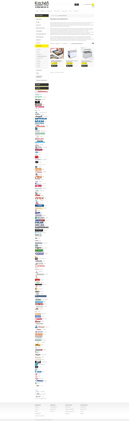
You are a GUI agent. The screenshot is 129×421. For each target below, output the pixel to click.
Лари (38, 52)
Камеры (38, 66)
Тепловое (38, 42)
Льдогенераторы (40, 36)
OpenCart (39, 419)
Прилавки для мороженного (42, 56)
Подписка (82, 413)
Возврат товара (53, 409)
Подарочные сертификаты (69, 409)
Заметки (81, 411)
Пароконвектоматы (40, 28)
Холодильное (39, 45)
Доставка (36, 409)
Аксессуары (38, 19)
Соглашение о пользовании (39, 415)
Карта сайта (52, 411)
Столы (38, 59)
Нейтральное (39, 70)
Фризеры (38, 61)
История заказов (83, 409)
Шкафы (38, 63)
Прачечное (38, 25)
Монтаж (36, 411)
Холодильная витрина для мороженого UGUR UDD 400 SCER (86, 61)
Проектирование (38, 413)
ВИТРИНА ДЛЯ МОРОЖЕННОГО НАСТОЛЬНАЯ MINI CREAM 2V (56, 61)
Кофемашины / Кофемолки (39, 77)
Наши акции (67, 413)
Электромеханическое (41, 34)
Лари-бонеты (39, 54)
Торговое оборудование (41, 80)
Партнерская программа (69, 411)
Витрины (38, 49)
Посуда (37, 22)
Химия (37, 73)
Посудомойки (39, 31)
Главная (52, 15)
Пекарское (38, 39)
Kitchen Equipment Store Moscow (45, 419)
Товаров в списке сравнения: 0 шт (77, 43)
